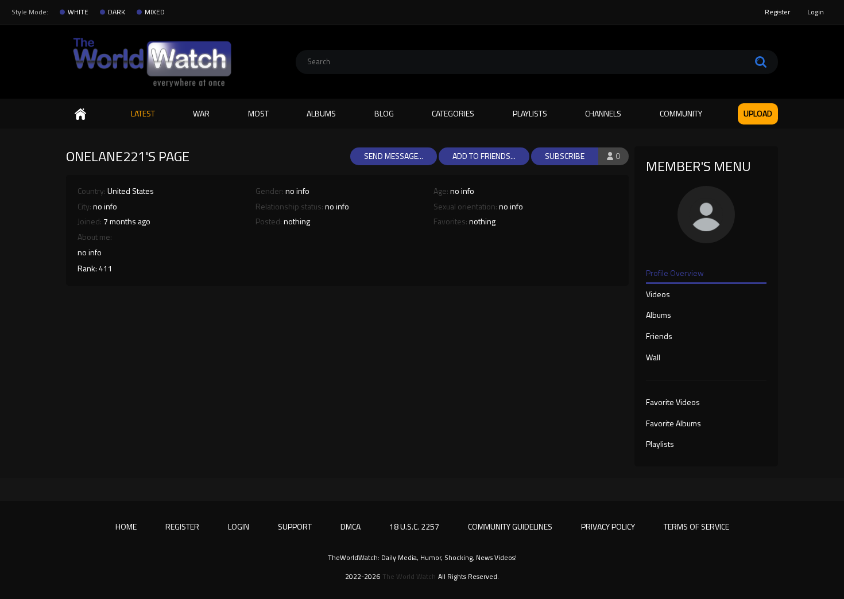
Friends (659, 337)
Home (80, 114)
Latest (143, 113)
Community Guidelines (510, 526)
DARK (116, 12)
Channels (603, 113)
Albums (321, 113)
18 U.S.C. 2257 (414, 526)
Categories (453, 113)
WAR (201, 113)
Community (681, 113)
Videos (658, 295)
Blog (384, 113)
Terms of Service (696, 526)
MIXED (155, 12)
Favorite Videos (673, 403)
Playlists (530, 113)
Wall (653, 358)
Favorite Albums (673, 424)
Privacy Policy (608, 526)
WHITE (78, 12)
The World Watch (409, 576)
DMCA (350, 526)
